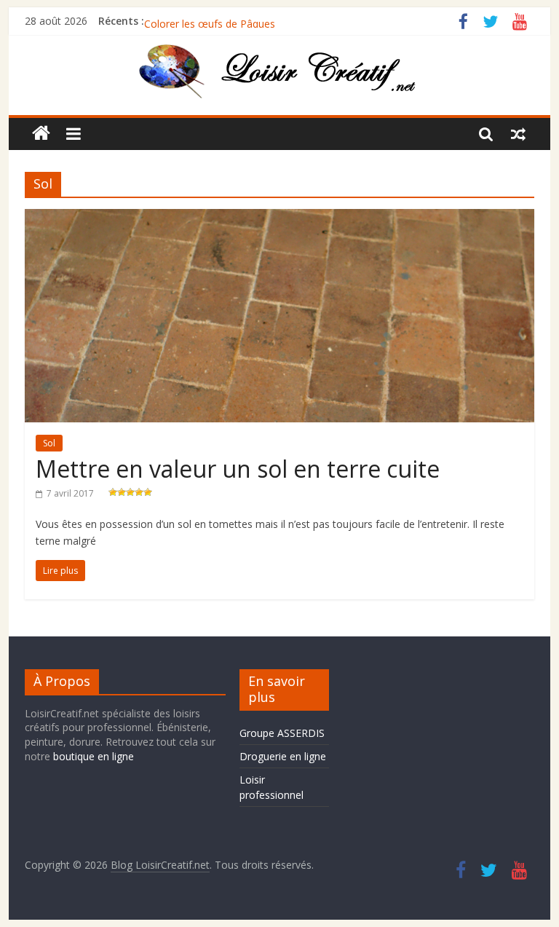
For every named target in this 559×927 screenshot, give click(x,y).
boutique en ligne (93, 756)
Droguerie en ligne (282, 756)
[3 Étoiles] (130, 492)
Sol (49, 443)
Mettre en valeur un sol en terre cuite (238, 468)
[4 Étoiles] (139, 492)
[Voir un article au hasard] (518, 133)
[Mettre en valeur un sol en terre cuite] (279, 218)
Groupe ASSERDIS (282, 733)
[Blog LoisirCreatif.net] (41, 133)
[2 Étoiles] (121, 492)
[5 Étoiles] (147, 492)
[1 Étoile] (112, 492)
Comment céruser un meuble (213, 14)
